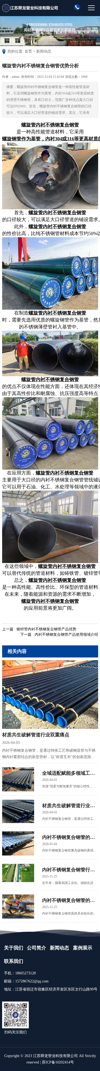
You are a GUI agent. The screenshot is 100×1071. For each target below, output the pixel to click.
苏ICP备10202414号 (58, 1062)
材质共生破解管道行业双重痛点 (35, 734)
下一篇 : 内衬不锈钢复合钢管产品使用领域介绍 (59, 635)
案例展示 (82, 948)
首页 (28, 51)
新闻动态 (43, 51)
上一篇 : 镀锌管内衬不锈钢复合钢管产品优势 (39, 629)
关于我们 (13, 948)
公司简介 (36, 948)
